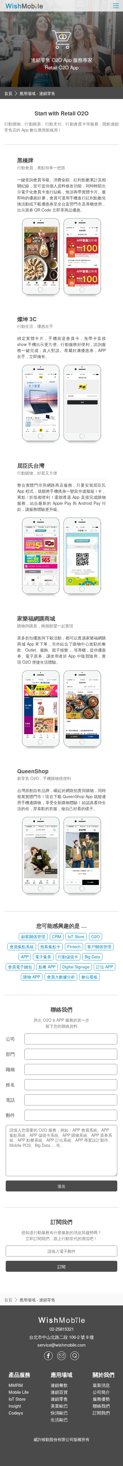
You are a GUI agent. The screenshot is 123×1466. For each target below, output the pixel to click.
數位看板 (90, 977)
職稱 (10, 1069)
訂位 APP (104, 967)
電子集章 (43, 956)
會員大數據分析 (61, 977)
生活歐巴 (59, 1420)
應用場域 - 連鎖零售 (37, 93)
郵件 (10, 1115)
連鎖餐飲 (59, 1385)
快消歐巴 (59, 1413)
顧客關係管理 (33, 936)
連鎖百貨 (59, 1392)
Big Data (92, 956)
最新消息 (101, 1385)
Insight (15, 1406)
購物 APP (31, 977)
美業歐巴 (59, 1406)
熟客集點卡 (50, 946)
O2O (95, 936)
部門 (10, 1054)
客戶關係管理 (99, 946)
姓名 (10, 1084)
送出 (61, 1186)
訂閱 (61, 1266)
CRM (56, 936)
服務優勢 (101, 1399)
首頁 (8, 93)
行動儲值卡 (68, 956)
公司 (10, 1038)
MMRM (16, 1385)
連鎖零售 (59, 1399)
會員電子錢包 (20, 967)
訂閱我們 (101, 1413)
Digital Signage (76, 967)
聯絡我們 (101, 1406)
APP (25, 956)
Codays (16, 1413)
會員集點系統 (22, 946)
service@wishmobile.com (61, 1345)
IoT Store (76, 936)
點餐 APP (47, 967)
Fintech (74, 946)
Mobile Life (19, 1392)
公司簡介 (101, 1392)
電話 (10, 1099)
